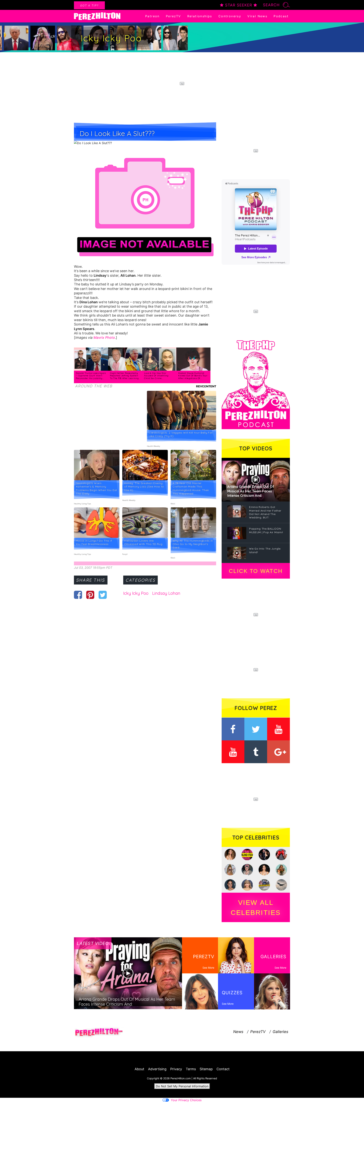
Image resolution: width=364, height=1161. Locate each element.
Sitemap (206, 1069)
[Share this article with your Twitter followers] (103, 594)
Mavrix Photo (104, 338)
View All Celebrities (256, 907)
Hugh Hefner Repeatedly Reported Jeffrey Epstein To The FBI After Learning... (125, 376)
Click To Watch (255, 571)
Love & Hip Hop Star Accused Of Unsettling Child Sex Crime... (156, 376)
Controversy (229, 16)
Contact (223, 1069)
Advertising (157, 1069)
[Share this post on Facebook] (78, 594)
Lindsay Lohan (166, 593)
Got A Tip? (89, 5)
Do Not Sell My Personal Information (182, 1086)
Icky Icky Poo (135, 593)
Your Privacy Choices (186, 1100)
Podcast (281, 16)
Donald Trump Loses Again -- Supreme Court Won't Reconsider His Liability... (91, 376)
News (238, 1031)
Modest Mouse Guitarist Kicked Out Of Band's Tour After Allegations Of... (193, 376)
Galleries (280, 1031)
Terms (191, 1069)
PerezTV (173, 16)
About (139, 1069)
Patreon (152, 16)
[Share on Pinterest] (90, 594)
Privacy (176, 1069)
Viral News (257, 16)
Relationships (199, 16)
